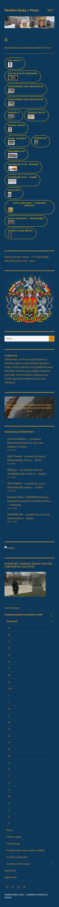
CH (10, 688)
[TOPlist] (10, 548)
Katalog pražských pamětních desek (23, 614)
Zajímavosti (10, 870)
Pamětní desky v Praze (22, 10)
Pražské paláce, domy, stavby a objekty (25, 850)
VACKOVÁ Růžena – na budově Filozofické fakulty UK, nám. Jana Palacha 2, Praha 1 (25, 443)
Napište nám (11, 877)
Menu (50, 10)
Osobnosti (11, 621)
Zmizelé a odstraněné (17, 857)
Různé (9, 830)
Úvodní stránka (12, 607)
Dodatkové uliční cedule (18, 863)
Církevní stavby (13, 836)
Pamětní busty (13, 843)
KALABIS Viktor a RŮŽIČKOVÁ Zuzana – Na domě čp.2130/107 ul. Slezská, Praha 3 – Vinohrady (29, 501)
